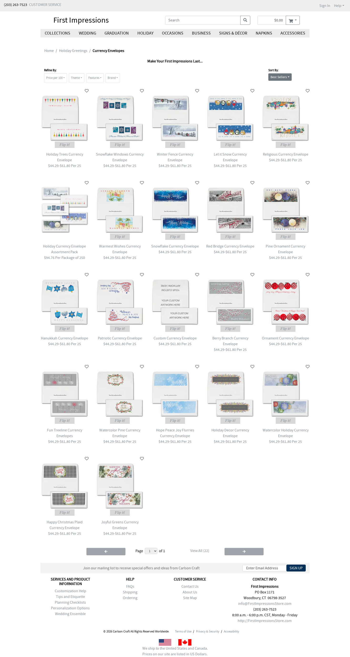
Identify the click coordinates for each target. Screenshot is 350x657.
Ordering (130, 598)
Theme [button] (75, 78)
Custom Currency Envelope (175, 338)
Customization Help (70, 591)
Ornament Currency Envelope (285, 338)
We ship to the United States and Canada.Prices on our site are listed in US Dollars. (175, 651)
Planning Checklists (70, 602)
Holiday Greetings (73, 50)
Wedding (87, 33)
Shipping (130, 592)
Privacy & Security (207, 631)
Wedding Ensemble (70, 614)
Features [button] (93, 78)
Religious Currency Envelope (285, 154)
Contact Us (190, 586)
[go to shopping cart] (293, 20)
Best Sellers (278, 77)
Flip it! (65, 145)
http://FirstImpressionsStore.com (265, 620)
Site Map (190, 598)
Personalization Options (70, 608)
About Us (190, 592)
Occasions (172, 33)
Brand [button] (112, 78)
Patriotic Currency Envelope (120, 338)
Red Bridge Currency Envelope (230, 246)
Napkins (264, 33)
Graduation (117, 33)
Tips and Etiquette (70, 596)
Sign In (324, 5)
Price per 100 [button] (54, 78)
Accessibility (231, 631)
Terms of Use (183, 631)
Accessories (292, 33)
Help (337, 5)
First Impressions (81, 20)
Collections (57, 33)
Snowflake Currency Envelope (175, 246)
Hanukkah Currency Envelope (64, 338)
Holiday (145, 33)
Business (201, 33)
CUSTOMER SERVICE (45, 4)
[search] (245, 20)
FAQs (130, 586)
